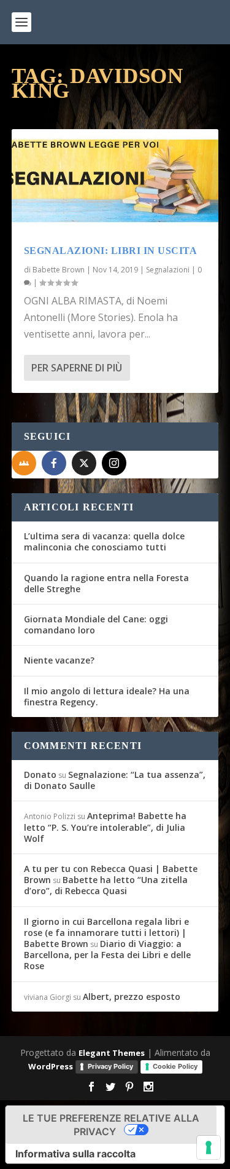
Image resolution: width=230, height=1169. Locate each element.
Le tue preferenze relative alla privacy (111, 1125)
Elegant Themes (112, 1052)
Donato (40, 774)
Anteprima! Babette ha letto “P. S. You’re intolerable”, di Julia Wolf (105, 827)
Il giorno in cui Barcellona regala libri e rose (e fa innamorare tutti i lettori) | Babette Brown (106, 932)
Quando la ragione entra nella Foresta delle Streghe (106, 583)
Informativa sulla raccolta (75, 1153)
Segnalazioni (168, 269)
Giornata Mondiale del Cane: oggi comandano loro (96, 624)
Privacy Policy (110, 1066)
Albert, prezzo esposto (131, 996)
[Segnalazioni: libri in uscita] (115, 180)
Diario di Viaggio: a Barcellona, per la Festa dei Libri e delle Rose (107, 955)
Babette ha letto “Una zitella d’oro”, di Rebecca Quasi (106, 885)
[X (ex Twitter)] (84, 463)
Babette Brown (59, 269)
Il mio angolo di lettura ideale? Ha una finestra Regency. (107, 696)
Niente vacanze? (59, 660)
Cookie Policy (175, 1066)
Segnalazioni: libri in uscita (110, 250)
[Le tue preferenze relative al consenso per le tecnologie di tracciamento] (208, 1147)
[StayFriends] (24, 463)
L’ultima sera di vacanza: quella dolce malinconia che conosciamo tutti (104, 541)
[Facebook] (54, 463)
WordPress (50, 1066)
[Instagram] (114, 463)
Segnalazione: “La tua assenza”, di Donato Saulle (114, 780)
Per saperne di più (76, 367)
